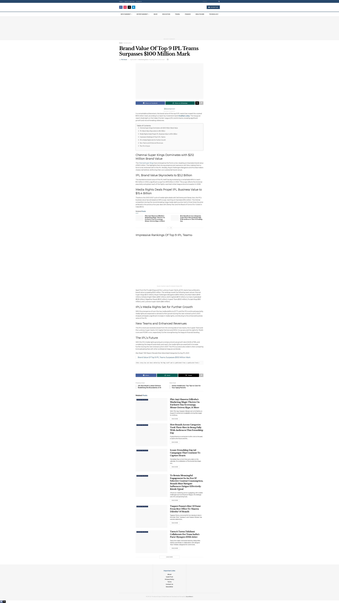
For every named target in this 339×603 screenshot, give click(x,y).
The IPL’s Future (145, 146)
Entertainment (142, 14)
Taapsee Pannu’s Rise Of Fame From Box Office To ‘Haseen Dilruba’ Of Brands (185, 509)
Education (166, 14)
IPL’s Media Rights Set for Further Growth (153, 140)
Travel (177, 14)
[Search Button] (219, 1)
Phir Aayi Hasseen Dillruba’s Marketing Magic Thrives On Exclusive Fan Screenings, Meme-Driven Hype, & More (155, 218)
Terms (169, 582)
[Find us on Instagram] (125, 7)
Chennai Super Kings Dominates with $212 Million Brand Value (159, 128)
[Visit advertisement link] (169, 27)
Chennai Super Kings (146, 163)
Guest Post (169, 577)
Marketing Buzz (128, 43)
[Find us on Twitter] (129, 7)
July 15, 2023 (133, 59)
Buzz (155, 14)
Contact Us (139, 1)
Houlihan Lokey (184, 116)
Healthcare (200, 14)
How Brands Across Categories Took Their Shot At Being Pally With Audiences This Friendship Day (191, 218)
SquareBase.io (189, 596)
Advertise (214, 7)
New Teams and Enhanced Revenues (151, 143)
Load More (169, 557)
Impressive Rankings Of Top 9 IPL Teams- (153, 137)
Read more (176, 418)
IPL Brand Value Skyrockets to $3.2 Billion (152, 131)
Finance (188, 14)
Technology (213, 14)
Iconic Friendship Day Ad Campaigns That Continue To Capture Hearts (185, 453)
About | (121, 1)
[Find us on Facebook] (121, 7)
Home (120, 43)
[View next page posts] (171, 228)
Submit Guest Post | (130, 1)
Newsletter (169, 587)
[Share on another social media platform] (201, 103)
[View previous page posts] (168, 228)
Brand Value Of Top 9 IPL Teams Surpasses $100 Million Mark (164, 357)
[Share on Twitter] (197, 103)
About (169, 574)
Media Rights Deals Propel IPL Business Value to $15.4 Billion (158, 134)
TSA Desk (124, 59)
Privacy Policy (169, 579)
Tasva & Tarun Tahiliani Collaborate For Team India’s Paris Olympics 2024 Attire (184, 534)
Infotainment (126, 14)
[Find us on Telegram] (133, 7)
